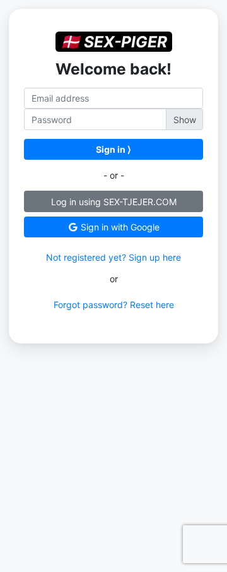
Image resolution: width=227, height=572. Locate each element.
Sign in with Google (119, 227)
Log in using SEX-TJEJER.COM (114, 201)
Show (184, 119)
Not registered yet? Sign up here (113, 257)
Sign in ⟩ (113, 149)
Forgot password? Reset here (114, 304)
